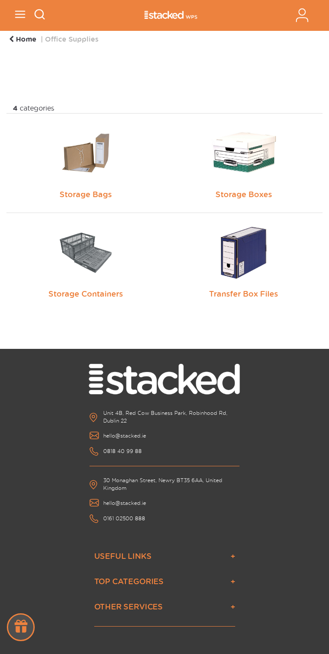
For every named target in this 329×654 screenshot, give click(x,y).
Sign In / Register (302, 15)
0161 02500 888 (124, 518)
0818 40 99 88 (122, 451)
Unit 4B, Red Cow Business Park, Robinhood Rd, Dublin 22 (165, 417)
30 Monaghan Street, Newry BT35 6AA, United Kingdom (162, 484)
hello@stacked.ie (124, 435)
